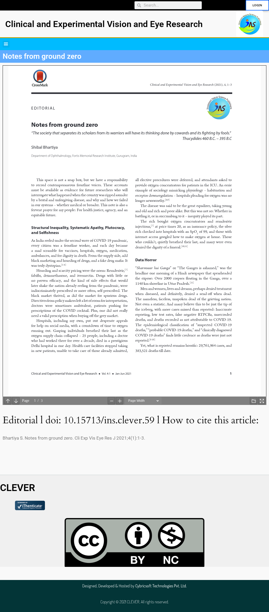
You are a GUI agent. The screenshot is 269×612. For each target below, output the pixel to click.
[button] (6, 44)
